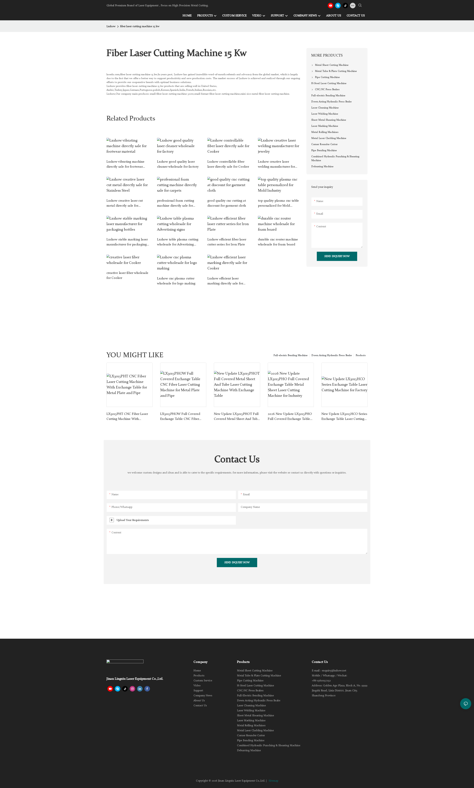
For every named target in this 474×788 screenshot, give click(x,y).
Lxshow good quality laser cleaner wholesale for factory (178, 164)
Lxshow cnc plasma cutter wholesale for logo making (176, 281)
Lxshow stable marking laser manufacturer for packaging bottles (127, 242)
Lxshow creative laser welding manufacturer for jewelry (276, 164)
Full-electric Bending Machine (290, 355)
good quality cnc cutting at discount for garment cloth (226, 203)
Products (361, 355)
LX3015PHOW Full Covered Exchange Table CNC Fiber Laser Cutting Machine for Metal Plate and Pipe (180, 417)
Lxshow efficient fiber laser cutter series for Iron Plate (226, 242)
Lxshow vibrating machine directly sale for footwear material (125, 164)
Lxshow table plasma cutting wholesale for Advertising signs (177, 242)
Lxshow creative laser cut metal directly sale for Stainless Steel (124, 203)
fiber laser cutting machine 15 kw (139, 26)
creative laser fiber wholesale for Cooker (127, 275)
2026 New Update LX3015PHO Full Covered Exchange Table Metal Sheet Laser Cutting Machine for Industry (290, 417)
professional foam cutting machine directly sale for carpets (175, 203)
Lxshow (111, 26)
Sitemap (273, 780)
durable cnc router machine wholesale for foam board (278, 242)
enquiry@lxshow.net (334, 670)
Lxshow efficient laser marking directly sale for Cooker (225, 281)
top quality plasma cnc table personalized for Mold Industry (278, 203)
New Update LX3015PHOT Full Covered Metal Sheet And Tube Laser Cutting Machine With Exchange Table (236, 417)
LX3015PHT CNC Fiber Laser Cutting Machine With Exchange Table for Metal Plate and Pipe (128, 417)
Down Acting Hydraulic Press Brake (331, 355)
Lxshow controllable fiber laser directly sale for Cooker (228, 164)
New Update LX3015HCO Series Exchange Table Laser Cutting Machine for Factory (344, 417)
